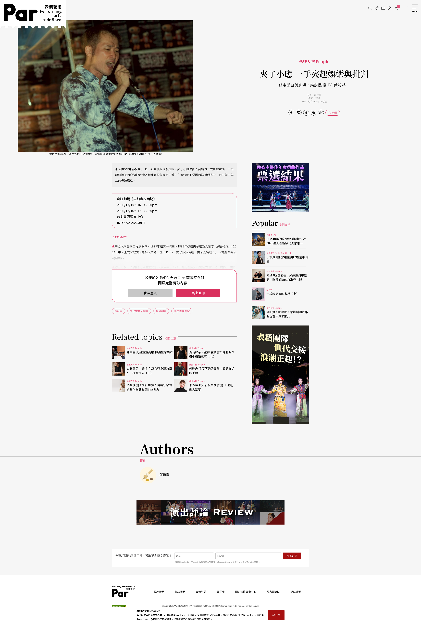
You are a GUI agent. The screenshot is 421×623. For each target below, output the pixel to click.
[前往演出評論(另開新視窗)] (210, 512)
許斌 (317, 98)
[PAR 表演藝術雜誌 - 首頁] (33, 14)
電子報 (221, 592)
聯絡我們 (180, 592)
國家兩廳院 (273, 592)
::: (407, 5)
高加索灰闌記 (182, 311)
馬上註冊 (198, 292)
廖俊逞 (317, 94)
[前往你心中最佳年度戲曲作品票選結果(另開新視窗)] (280, 187)
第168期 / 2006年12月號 (314, 101)
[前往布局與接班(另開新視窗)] (280, 374)
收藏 (334, 113)
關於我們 (159, 592)
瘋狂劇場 (161, 311)
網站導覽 (295, 592)
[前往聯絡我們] (383, 8)
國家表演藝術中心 (245, 592)
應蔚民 (118, 311)
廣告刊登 (201, 592)
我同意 (276, 615)
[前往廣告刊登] (376, 8)
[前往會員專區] (389, 8)
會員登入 (150, 292)
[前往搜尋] (370, 8)
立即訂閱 (292, 556)
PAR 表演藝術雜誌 (123, 591)
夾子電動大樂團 (139, 311)
